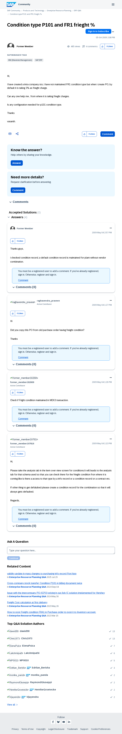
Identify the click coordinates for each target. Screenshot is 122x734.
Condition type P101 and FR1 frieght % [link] (26, 14)
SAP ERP (38, 60)
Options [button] (113, 32)
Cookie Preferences (100, 729)
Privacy (15, 729)
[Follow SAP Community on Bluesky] (58, 722)
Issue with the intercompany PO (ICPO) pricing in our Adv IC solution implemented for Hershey (56, 593)
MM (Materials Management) (20, 60)
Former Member (25, 46)
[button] (102, 46)
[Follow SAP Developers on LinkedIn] (69, 722)
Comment (107, 134)
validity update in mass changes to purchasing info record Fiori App (41, 573)
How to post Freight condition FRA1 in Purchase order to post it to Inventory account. (51, 612)
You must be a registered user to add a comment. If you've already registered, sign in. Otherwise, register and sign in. (58, 273)
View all (11, 704)
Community (24, 4)
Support (84, 729)
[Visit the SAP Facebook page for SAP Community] (53, 722)
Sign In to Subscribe (98, 31)
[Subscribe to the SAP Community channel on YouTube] (63, 722)
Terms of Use (27, 729)
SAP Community (13, 11)
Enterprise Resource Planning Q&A (27, 577)
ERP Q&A (77, 11)
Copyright (41, 729)
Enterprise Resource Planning (59, 11)
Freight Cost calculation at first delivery (27, 602)
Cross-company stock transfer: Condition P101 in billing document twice (44, 583)
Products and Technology (33, 11)
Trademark (72, 729)
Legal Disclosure (56, 729)
